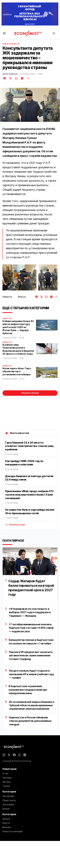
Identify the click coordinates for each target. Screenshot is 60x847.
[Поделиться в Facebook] (4, 78)
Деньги (6, 819)
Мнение (6, 827)
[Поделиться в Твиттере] (10, 78)
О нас (5, 773)
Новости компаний (12, 831)
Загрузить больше (30, 393)
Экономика (8, 804)
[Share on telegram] (22, 78)
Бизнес (6, 809)
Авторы (6, 782)
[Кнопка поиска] (54, 33)
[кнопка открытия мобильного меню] (4, 33)
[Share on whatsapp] (16, 78)
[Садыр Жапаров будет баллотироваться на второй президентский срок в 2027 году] (30, 561)
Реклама (7, 777)
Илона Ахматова (10, 74)
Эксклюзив (8, 796)
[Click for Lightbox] (19, 277)
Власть (16, 44)
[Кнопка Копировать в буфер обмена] (27, 78)
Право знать (9, 800)
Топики (6, 786)
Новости (7, 44)
